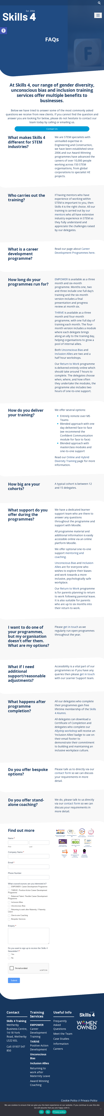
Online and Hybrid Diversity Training (72, 459)
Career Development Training (38, 1030)
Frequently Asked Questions (60, 1025)
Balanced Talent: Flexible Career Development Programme (28, 897)
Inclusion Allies (64, 354)
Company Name (16, 852)
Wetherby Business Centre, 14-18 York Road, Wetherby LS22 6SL (17, 1032)
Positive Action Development (39, 1045)
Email (11, 862)
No (12, 958)
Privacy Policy (89, 1100)
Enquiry (12, 926)
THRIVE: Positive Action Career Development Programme (27, 891)
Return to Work (69, 364)
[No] (100, 1108)
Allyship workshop (66, 731)
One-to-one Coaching (19, 915)
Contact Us (52, 128)
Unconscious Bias (72, 350)
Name (11, 838)
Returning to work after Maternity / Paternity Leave (27, 911)
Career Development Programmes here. (75, 251)
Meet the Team (62, 1034)
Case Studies (61, 1039)
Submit (14, 980)
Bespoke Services (18, 919)
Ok (41, 1112)
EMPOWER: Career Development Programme (29, 887)
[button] (3, 30)
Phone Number (14, 873)
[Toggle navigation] (98, 15)
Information (61, 1044)
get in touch (70, 627)
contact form (63, 773)
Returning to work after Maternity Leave (40, 1072)
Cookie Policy (69, 1100)
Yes (12, 954)
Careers (58, 1049)
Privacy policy (59, 1112)
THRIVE (59, 312)
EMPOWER (61, 279)
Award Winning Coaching (39, 1083)
